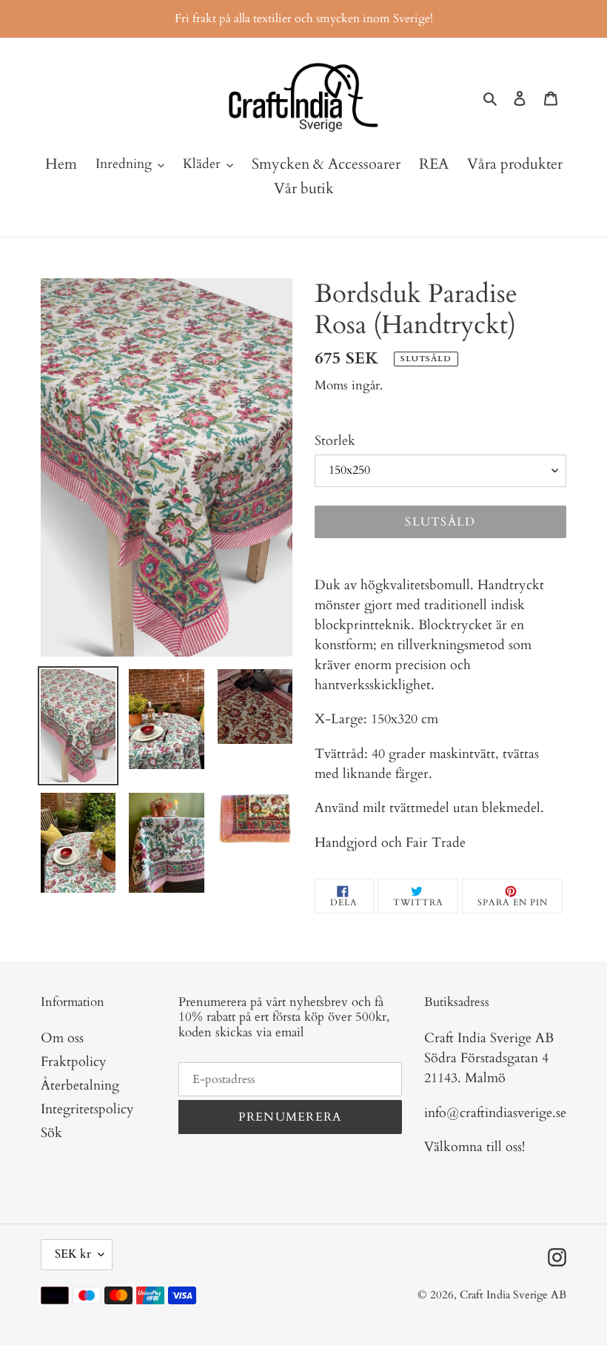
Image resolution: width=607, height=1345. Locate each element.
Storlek (335, 441)
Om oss (62, 1038)
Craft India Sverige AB (513, 1294)
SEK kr (73, 1254)
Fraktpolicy (74, 1062)
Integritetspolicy (87, 1109)
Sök (51, 1133)
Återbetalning (80, 1085)
